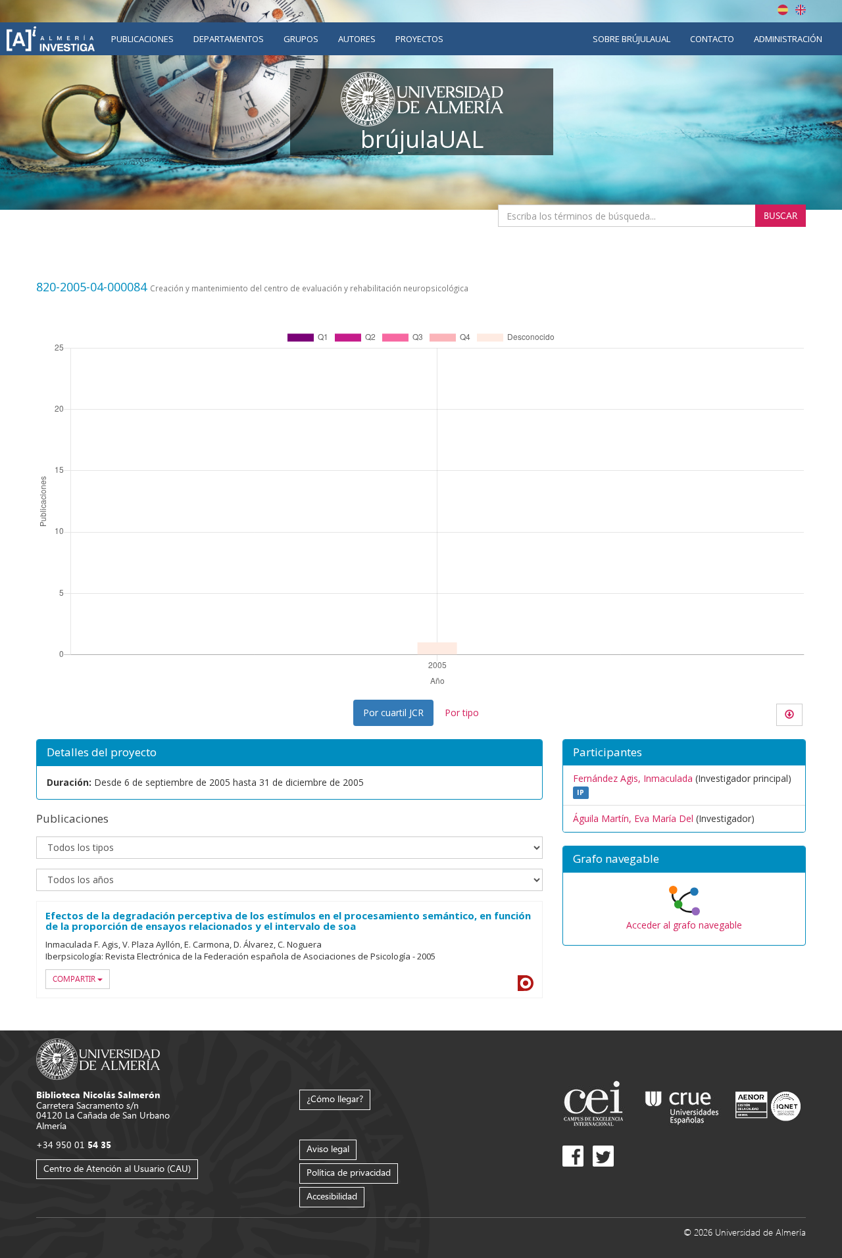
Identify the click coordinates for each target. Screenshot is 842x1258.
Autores (357, 39)
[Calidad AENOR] (768, 1105)
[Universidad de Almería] (98, 1058)
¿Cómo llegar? (335, 1098)
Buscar (780, 215)
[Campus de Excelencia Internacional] (595, 1105)
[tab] (684, 859)
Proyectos (419, 39)
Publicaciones (142, 39)
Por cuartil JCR (393, 712)
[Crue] (682, 1105)
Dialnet (525, 983)
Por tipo (462, 712)
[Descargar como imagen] (789, 715)
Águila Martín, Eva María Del (633, 818)
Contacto (712, 39)
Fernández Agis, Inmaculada (633, 778)
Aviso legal (328, 1148)
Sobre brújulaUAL (631, 39)
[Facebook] (572, 1156)
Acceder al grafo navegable (684, 925)
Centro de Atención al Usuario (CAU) (117, 1168)
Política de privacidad (349, 1172)
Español (783, 10)
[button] (684, 859)
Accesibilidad (332, 1196)
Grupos (301, 39)
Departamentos (228, 39)
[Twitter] (603, 1156)
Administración (788, 39)
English (800, 10)
